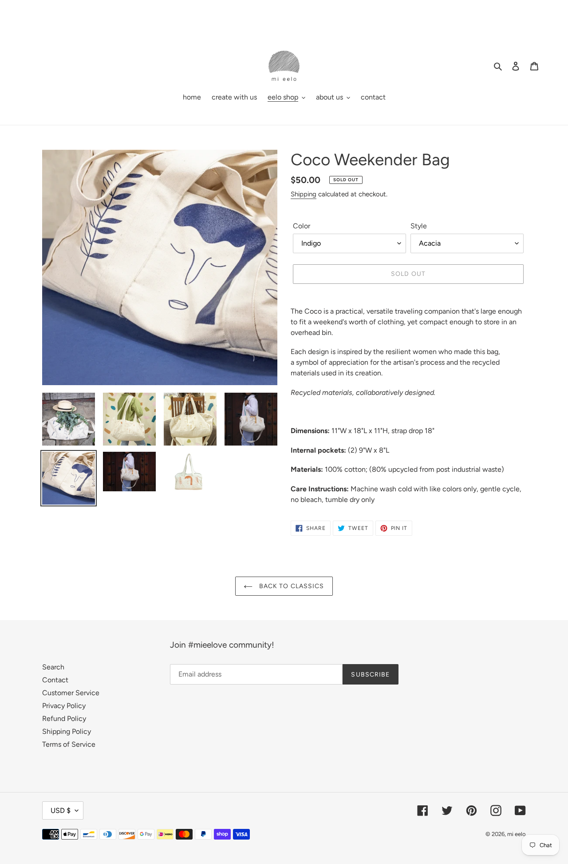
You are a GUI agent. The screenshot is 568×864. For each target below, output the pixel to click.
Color (301, 226)
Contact (55, 680)
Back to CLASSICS (290, 586)
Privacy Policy (64, 705)
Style (418, 226)
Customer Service (70, 693)
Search (53, 667)
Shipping (303, 194)
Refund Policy (64, 718)
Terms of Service (68, 744)
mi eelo (516, 834)
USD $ (61, 810)
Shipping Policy (66, 731)
